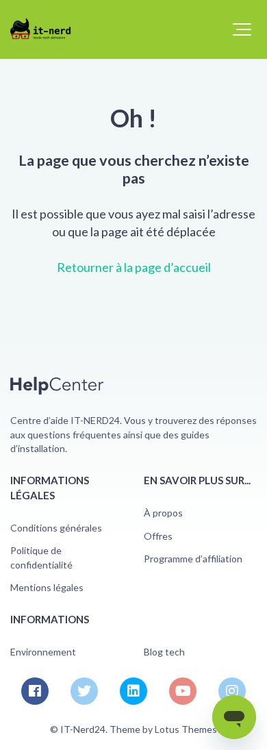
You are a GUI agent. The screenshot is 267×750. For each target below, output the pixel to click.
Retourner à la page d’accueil (134, 267)
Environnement (43, 652)
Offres (158, 536)
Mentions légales (47, 587)
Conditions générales (56, 528)
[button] (242, 29)
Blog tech (164, 652)
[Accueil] (46, 28)
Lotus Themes (186, 729)
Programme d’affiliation (193, 558)
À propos (163, 512)
